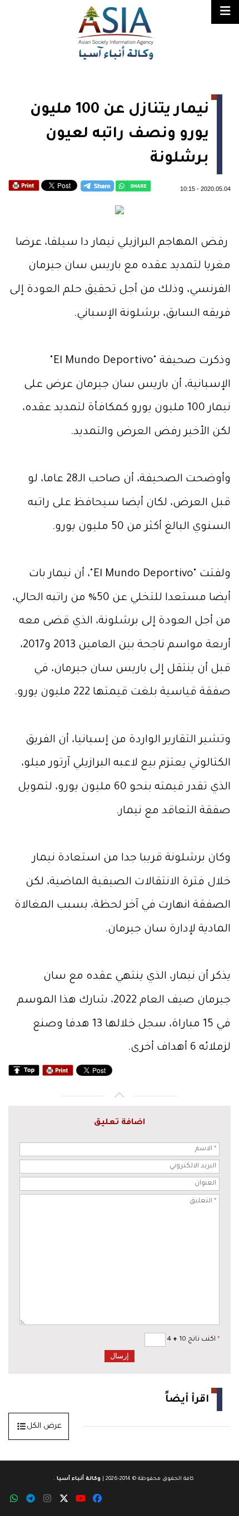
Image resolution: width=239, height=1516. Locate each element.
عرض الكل (44, 1426)
